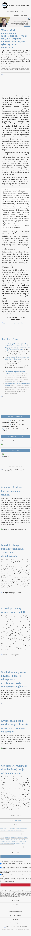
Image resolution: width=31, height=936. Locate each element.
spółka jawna (3, 843)
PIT (27, 835)
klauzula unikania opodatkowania (17, 832)
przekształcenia (14, 839)
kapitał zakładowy (4, 832)
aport (5, 828)
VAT (24, 847)
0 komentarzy (15, 816)
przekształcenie (22, 839)
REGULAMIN (15, 919)
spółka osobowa (3, 845)
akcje (1, 828)
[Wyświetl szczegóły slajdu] (15, 22)
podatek (2, 837)
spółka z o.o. (11, 845)
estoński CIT (2, 830)
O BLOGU (15, 904)
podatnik (2, 839)
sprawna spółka (14, 841)
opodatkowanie (14, 835)
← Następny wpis (15, 820)
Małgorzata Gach (6, 421)
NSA (9, 835)
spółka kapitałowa (11, 843)
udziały (21, 847)
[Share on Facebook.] (6, 405)
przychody (2, 841)
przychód (8, 841)
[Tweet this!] (9, 405)
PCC (25, 835)
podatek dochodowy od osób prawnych (19, 837)
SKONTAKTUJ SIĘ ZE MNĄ (15, 923)
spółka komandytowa (20, 843)
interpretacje (18, 830)
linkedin (16, 15)
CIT (8, 828)
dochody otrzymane (14, 69)
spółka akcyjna (23, 841)
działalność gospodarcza (21, 828)
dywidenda (21, 69)
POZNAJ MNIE (15, 900)
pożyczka (7, 839)
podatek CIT (7, 837)
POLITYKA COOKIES (15, 915)
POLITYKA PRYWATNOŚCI (15, 911)
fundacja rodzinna (11, 830)
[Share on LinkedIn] (17, 405)
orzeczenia (21, 835)
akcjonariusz (6, 69)
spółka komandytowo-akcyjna (13, 70)
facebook (24, 15)
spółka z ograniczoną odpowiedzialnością (9, 847)
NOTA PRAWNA (15, 908)
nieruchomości (3, 835)
